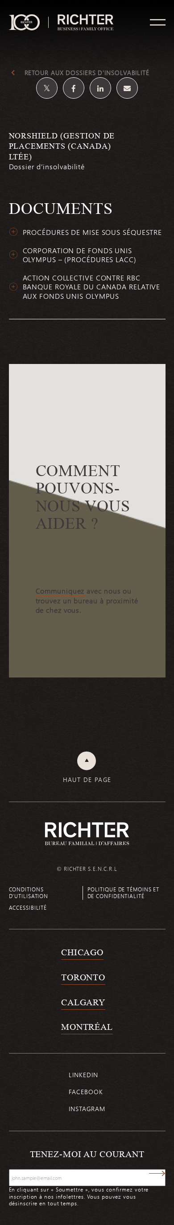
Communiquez (60, 590)
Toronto (83, 977)
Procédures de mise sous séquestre (92, 232)
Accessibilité (28, 907)
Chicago (82, 952)
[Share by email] (127, 88)
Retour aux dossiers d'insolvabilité (87, 73)
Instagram (87, 1108)
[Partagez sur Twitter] (47, 88)
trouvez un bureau (67, 600)
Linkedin (83, 1074)
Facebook (86, 1091)
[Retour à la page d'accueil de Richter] (87, 833)
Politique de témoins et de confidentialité (123, 892)
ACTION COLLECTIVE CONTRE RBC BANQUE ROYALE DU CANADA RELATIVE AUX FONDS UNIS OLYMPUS (92, 287)
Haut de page (87, 780)
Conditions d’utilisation (29, 892)
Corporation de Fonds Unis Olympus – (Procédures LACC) (80, 255)
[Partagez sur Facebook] (73, 88)
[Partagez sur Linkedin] (100, 88)
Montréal (87, 1027)
